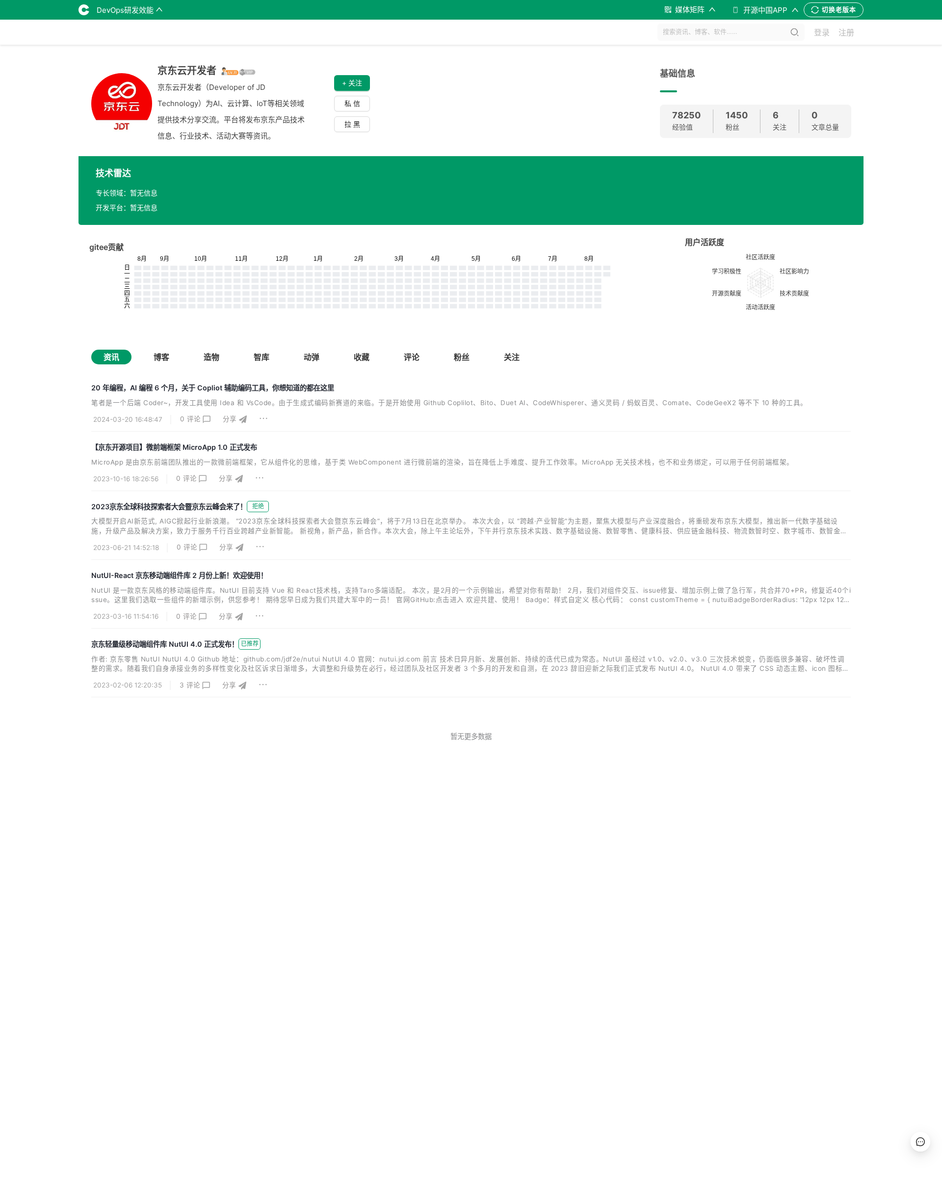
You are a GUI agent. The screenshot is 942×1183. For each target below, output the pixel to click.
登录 (822, 32)
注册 (846, 32)
